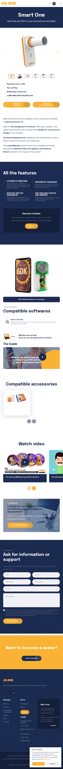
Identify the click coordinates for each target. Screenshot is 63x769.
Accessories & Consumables (7, 711)
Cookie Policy (24, 737)
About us (6, 704)
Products (6, 707)
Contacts (6, 722)
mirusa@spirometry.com (48, 713)
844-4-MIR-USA (45, 721)
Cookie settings (25, 741)
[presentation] (29, 421)
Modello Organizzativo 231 (27, 730)
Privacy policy (47, 759)
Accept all (38, 763)
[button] (54, 3)
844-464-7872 (45, 719)
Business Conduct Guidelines (26, 721)
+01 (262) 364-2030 (46, 717)
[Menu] (60, 3)
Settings (52, 763)
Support (23, 707)
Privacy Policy (24, 726)
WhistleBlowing (25, 734)
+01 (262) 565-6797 (46, 715)
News (5, 718)
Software (6, 715)
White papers (24, 704)
